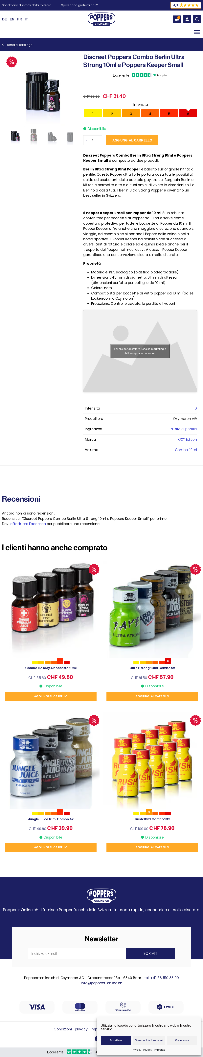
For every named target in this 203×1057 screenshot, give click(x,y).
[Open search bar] (197, 19)
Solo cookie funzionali (149, 1040)
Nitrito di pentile (183, 429)
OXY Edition (187, 439)
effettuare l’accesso (28, 523)
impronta (159, 1049)
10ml (193, 449)
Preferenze (182, 1040)
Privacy (137, 1049)
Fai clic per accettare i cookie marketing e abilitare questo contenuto (140, 351)
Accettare (115, 1040)
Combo (181, 449)
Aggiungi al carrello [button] (51, 696)
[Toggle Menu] (197, 32)
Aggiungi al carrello (132, 140)
